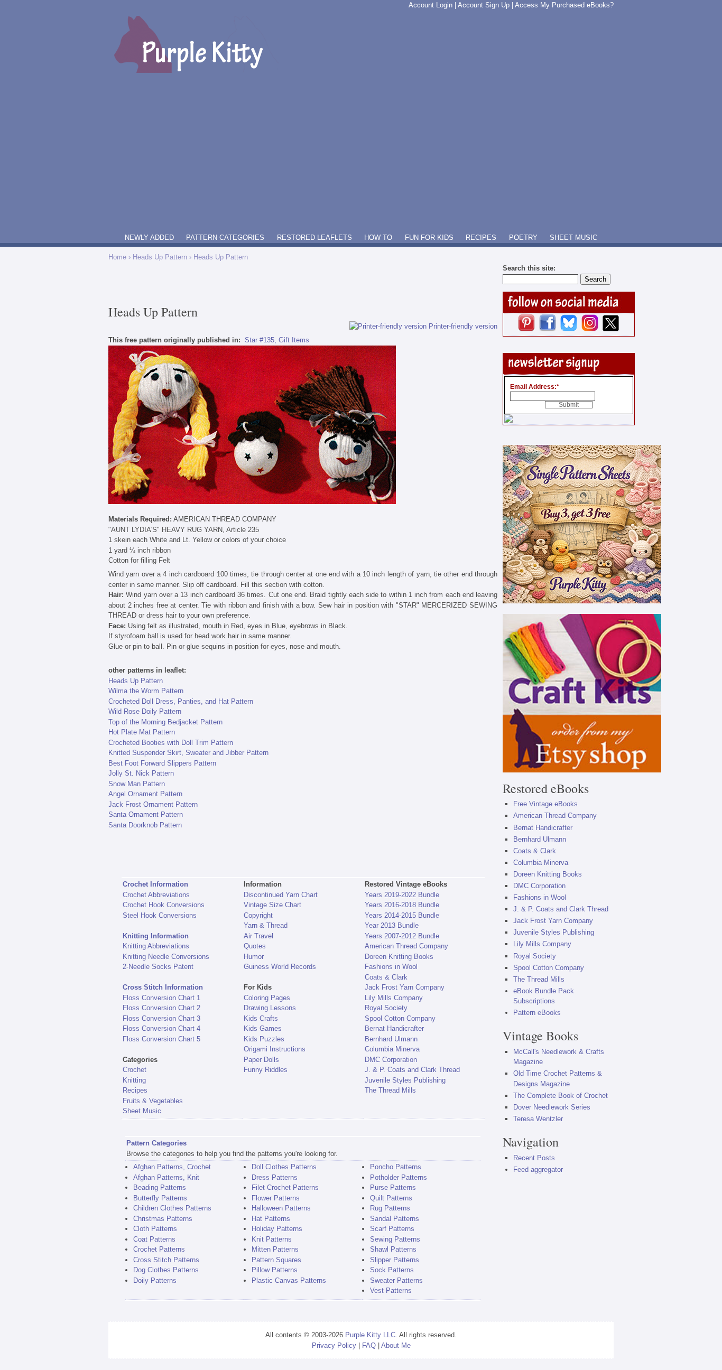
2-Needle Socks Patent (158, 967)
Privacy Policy (334, 1345)
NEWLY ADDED (149, 237)
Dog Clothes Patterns (166, 1270)
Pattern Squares (276, 1260)
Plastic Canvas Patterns (289, 1280)
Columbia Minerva (392, 1049)
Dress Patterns (275, 1177)
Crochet (134, 1070)
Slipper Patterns (394, 1260)
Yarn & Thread (266, 925)
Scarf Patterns (392, 1229)
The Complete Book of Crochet (560, 1095)
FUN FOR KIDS (429, 237)
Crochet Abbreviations (156, 895)
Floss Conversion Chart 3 (161, 1018)
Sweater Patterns (396, 1280)
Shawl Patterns (393, 1249)
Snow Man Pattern (136, 784)
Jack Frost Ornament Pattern (153, 804)
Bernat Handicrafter (394, 1028)
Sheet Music (142, 1111)
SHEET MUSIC (573, 237)
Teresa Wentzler (538, 1119)
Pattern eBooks (537, 1013)
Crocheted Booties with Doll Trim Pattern (170, 743)
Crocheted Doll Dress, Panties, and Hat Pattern (180, 701)
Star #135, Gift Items (277, 340)
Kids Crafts (261, 1018)
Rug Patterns (390, 1208)
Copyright (258, 915)
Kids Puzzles (264, 1039)
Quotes (255, 946)
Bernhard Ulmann (391, 1039)
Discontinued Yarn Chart (281, 895)
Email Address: (534, 386)
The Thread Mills (390, 1090)
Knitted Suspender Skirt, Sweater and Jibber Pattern (188, 753)
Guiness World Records (280, 967)
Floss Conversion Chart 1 (161, 998)
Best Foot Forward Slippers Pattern (162, 763)
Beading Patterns (159, 1187)
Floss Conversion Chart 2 (161, 1008)
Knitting (134, 1080)
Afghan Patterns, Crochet (172, 1167)
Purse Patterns (393, 1187)
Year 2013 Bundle (392, 925)
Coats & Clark (386, 977)
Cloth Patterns (155, 1229)
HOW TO (378, 237)
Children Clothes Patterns (172, 1208)
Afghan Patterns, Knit (166, 1177)
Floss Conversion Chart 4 (161, 1028)
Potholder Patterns (398, 1177)
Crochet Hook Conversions (164, 905)
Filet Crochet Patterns (285, 1187)
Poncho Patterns (395, 1167)
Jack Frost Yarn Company (405, 987)
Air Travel (258, 936)
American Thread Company (406, 946)
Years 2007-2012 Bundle (402, 936)
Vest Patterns (391, 1290)
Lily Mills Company (394, 998)
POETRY (523, 237)
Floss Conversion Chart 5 (161, 1039)
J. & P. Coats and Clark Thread (412, 1070)
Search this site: (529, 268)
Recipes (135, 1090)
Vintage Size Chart (272, 905)
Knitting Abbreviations (156, 946)
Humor (254, 957)
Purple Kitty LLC (370, 1335)
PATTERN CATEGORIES (225, 237)
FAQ (369, 1345)
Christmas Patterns (162, 1219)
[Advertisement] (361, 152)
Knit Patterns (272, 1239)
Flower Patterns (276, 1198)
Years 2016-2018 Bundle (402, 905)
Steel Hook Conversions (160, 915)
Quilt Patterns (391, 1198)
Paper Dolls (261, 1060)
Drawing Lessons (270, 1008)
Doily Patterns (155, 1280)
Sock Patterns (392, 1270)
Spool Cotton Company (400, 1018)
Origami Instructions (275, 1049)
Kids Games (263, 1028)
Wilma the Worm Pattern (145, 691)
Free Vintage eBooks (545, 804)
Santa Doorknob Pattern (145, 825)
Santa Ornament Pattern (145, 814)
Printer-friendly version (463, 326)
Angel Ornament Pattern (145, 794)
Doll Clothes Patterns (284, 1167)
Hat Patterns (271, 1219)
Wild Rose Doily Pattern (144, 711)
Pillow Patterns (275, 1270)
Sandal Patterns (394, 1219)
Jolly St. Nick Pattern (141, 773)
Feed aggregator (538, 1169)
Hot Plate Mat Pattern (141, 732)
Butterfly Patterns (160, 1198)
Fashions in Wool (391, 967)
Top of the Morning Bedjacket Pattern (165, 722)
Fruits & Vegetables (153, 1101)
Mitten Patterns (275, 1249)
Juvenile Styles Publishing (405, 1080)
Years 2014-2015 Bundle (402, 915)
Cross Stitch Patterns (166, 1260)
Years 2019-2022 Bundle (402, 895)
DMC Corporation (391, 1060)
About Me (396, 1345)
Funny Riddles (266, 1070)
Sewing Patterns (395, 1239)
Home (117, 257)
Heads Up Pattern (160, 257)
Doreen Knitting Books (399, 957)
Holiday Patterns (277, 1229)
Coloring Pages (267, 998)
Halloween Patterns (281, 1208)
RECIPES (481, 237)
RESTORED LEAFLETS (314, 237)
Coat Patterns (154, 1239)
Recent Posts (534, 1158)
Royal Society (386, 1008)
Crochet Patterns (159, 1249)
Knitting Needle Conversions (166, 957)
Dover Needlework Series (551, 1107)
